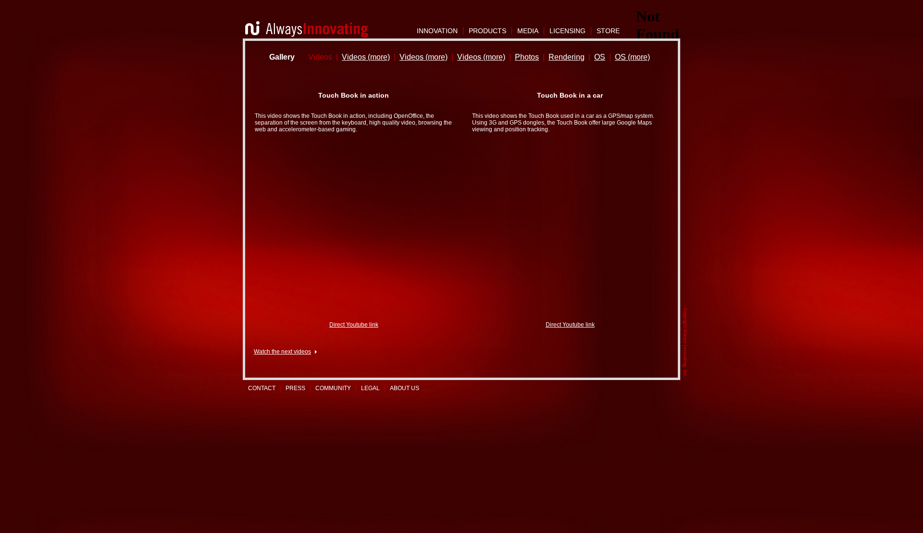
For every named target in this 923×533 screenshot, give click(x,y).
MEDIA (527, 31)
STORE (608, 31)
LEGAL (370, 388)
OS (599, 57)
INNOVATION (437, 31)
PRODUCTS (487, 31)
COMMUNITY (333, 388)
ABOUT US (404, 388)
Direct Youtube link (353, 324)
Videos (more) (366, 57)
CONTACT (261, 388)
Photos (527, 57)
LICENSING (567, 31)
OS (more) (632, 57)
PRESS (295, 388)
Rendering (567, 57)
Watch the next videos (282, 351)
